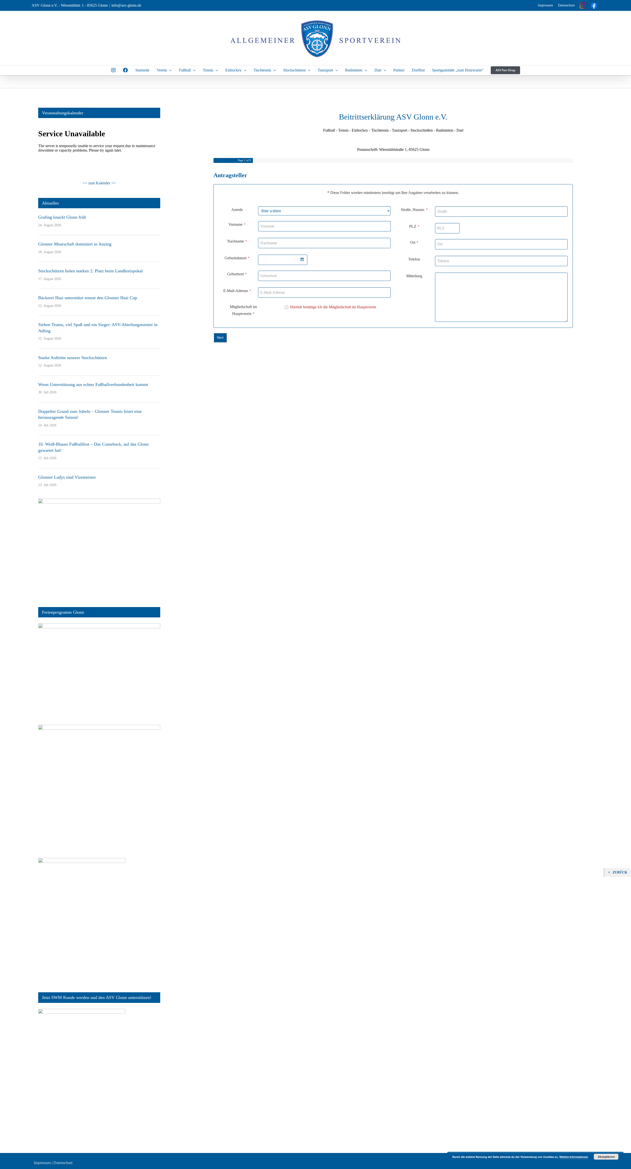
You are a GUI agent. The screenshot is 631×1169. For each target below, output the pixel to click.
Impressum (545, 5)
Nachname (237, 241)
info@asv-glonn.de (126, 5)
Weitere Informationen (573, 1157)
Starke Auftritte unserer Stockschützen (72, 357)
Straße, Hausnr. (414, 210)
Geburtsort (237, 274)
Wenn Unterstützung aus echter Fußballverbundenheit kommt (93, 384)
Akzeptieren (606, 1156)
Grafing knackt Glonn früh (62, 217)
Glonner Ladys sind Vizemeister (67, 477)
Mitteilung (414, 276)
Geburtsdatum (237, 258)
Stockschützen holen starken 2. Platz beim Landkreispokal (90, 270)
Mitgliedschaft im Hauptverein (243, 310)
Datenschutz (566, 5)
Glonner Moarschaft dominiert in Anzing (74, 244)
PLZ (414, 226)
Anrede (237, 210)
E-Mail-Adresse (237, 291)
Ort (414, 242)
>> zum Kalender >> (99, 183)
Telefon (414, 259)
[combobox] (282, 260)
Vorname (236, 224)
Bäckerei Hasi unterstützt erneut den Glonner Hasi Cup (87, 297)
